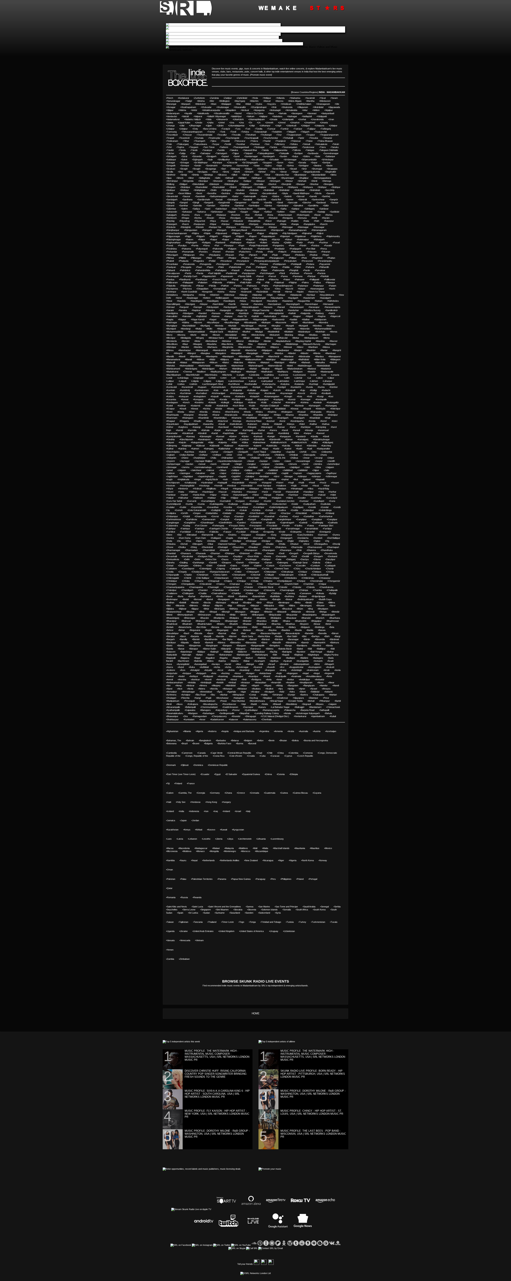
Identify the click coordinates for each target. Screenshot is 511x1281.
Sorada (302, 162)
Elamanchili (207, 535)
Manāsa (320, 356)
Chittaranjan (270, 572)
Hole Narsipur (264, 485)
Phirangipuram (277, 258)
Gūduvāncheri (279, 504)
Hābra (290, 498)
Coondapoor (188, 568)
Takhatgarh (221, 153)
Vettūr (194, 110)
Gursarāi (192, 501)
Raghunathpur (174, 242)
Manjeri (298, 350)
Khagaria (184, 421)
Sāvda (318, 193)
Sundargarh (269, 156)
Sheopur (301, 184)
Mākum (213, 362)
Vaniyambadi (328, 113)
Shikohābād (198, 184)
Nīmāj (202, 295)
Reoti (261, 218)
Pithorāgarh (172, 255)
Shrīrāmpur (172, 181)
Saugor (244, 212)
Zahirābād (242, 98)
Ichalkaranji (190, 482)
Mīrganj (200, 338)
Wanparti (186, 104)
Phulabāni (259, 258)
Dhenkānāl (207, 547)
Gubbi (183, 507)
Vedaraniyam (173, 113)
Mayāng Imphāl (303, 341)
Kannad (220, 436)
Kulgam (264, 390)
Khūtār (219, 408)
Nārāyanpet (213, 307)
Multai (199, 328)
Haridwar (171, 495)
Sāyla (285, 193)
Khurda (243, 408)
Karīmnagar (232, 430)
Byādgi (333, 593)
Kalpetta (223, 442)
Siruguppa (332, 169)
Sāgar (256, 212)
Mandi (182, 356)
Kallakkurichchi (299, 442)
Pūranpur (229, 245)
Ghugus (241, 513)
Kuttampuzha (269, 384)
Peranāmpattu (325, 261)
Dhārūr (266, 547)
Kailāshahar (224, 448)
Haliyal (170, 498)
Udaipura (319, 125)
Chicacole (232, 162)
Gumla (189, 504)
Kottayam (184, 396)
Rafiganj (206, 242)
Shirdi (314, 181)
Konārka (199, 402)
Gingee (197, 513)
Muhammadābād (323, 328)
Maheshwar (237, 365)
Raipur (214, 239)
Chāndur (297, 587)
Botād (186, 599)
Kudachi (326, 390)
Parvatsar (320, 270)
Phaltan (331, 258)
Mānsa (326, 347)
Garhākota (192, 519)
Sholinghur (233, 181)
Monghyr (276, 325)
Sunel (237, 156)
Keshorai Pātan (254, 421)
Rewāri (210, 218)
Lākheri (314, 381)
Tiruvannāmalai (204, 135)
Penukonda (189, 264)
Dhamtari (215, 553)
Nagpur (297, 316)
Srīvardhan (241, 159)
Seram (170, 193)
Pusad (337, 242)
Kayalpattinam (191, 424)
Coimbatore (251, 568)
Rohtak (258, 215)
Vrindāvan (286, 104)
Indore (236, 479)
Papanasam (227, 276)
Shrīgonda (188, 181)
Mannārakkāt (219, 350)
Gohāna (256, 510)
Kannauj (191, 436)
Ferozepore (255, 525)
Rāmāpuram (278, 230)
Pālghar (293, 282)
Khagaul (171, 421)
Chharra (199, 581)
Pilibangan (196, 258)
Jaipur (223, 473)
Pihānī (220, 258)
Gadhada (333, 522)
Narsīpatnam (274, 304)
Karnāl (180, 430)
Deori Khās (253, 556)
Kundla (269, 387)
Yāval (323, 98)
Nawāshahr (309, 298)
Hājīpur (234, 498)
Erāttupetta (296, 532)
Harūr (265, 492)
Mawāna (320, 341)
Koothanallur (251, 384)
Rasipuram (199, 224)
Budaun (303, 596)
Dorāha (271, 538)
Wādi (248, 104)
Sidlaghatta (204, 178)
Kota (300, 396)
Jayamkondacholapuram (230, 461)
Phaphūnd (317, 258)
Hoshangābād (187, 485)
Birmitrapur (284, 602)
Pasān (307, 270)
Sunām (283, 156)
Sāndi (280, 202)
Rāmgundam (191, 230)
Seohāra (226, 193)
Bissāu (207, 602)
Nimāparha (188, 295)
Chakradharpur (219, 593)
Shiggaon (244, 184)
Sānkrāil (303, 199)
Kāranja (309, 430)
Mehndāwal (211, 341)
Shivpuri (261, 181)
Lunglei (240, 375)
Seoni (199, 193)
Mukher (291, 328)
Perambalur (172, 264)
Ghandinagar (207, 522)
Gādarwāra (172, 525)
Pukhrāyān (247, 248)
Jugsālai (291, 452)
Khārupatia (316, 412)
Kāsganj (252, 427)
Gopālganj (298, 507)
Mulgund (222, 328)
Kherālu (204, 412)
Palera (305, 282)
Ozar (267, 288)
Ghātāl (186, 516)
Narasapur (314, 307)
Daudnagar (251, 559)
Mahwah (306, 362)
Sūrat (184, 156)
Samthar (184, 205)
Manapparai (335, 356)
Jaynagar (185, 461)
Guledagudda (216, 504)
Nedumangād (259, 298)
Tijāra (213, 141)
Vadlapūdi (307, 116)
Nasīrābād (218, 304)
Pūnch (170, 98)
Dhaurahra (238, 547)
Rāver (269, 221)
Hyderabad (207, 482)
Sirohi (237, 172)
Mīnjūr (247, 338)
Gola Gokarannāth (197, 510)
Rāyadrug (185, 221)
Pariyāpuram (249, 273)
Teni (267, 144)
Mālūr (212, 359)
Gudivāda (326, 504)
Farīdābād (186, 532)
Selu (273, 209)
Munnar (262, 325)
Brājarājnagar (318, 596)
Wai (238, 104)
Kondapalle (321, 399)
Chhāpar (242, 581)
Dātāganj (291, 559)
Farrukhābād (311, 528)
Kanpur (307, 433)
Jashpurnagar (173, 464)
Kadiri (299, 448)
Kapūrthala (228, 433)
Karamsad (324, 430)
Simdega (208, 175)
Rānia (283, 224)
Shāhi (213, 190)
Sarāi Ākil (276, 199)
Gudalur (171, 507)
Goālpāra (171, 513)
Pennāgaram (223, 264)
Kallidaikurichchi (278, 442)
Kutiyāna (285, 384)
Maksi (226, 362)
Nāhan (285, 316)
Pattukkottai (235, 267)
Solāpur (247, 181)
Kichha (207, 408)
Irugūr (170, 479)
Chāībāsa (276, 593)
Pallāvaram (172, 282)
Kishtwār (299, 405)
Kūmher (334, 387)
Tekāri (336, 144)
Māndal (259, 356)
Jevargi (318, 458)
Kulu (216, 390)
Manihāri (311, 350)
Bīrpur (270, 602)
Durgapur (246, 535)
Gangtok (225, 519)
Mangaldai (236, 353)
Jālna (318, 467)
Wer (212, 101)
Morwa (334, 331)
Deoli (281, 553)
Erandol (310, 532)
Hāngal (267, 495)
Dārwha (170, 562)
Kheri (192, 412)
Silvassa (222, 175)
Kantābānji (284, 433)
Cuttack (270, 565)
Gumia (201, 504)
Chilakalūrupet (286, 575)
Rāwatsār (238, 221)
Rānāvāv (171, 227)
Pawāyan (171, 267)
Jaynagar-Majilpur (204, 461)
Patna (274, 267)
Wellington (225, 101)
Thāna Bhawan (325, 141)
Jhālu (213, 458)
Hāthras (193, 492)
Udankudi (291, 125)
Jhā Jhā (281, 458)
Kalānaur (229, 445)
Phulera (245, 258)
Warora (279, 101)
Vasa (271, 113)
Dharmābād (209, 550)
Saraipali (248, 199)
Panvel (260, 276)
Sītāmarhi (262, 169)
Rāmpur (260, 227)
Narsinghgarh (293, 304)
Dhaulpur (253, 547)
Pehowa (264, 264)
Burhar (192, 596)
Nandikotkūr (332, 310)
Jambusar (238, 467)
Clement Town (282, 568)
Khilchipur (335, 408)
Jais (213, 473)
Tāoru (323, 147)
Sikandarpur (300, 175)
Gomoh (179, 510)
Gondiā (312, 507)
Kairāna (182, 448)
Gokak (243, 510)
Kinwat (195, 408)
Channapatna (196, 587)
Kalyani (170, 442)
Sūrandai (197, 156)
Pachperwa (172, 288)
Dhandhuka (327, 550)
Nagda (170, 319)
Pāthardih (324, 267)
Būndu (220, 596)
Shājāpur (262, 187)
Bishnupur (221, 602)
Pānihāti (325, 276)
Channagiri (213, 587)
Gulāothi (247, 504)
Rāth (317, 221)
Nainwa (215, 316)
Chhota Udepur (272, 578)
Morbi (193, 335)
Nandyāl (279, 310)
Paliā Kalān (246, 282)
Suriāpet (299, 153)
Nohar (233, 291)
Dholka (182, 547)
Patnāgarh (261, 267)
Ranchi (324, 224)
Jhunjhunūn (263, 455)
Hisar (327, 485)
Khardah (203, 415)
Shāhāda (254, 190)
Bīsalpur (248, 602)
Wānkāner (201, 104)
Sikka (333, 175)
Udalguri (306, 125)
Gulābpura (262, 504)
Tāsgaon (194, 147)
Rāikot (238, 239)
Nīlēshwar (230, 295)
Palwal (261, 279)
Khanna (290, 415)
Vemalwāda (291, 110)
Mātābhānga (292, 344)
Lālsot (320, 378)
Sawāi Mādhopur (301, 193)
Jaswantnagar (303, 461)
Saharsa (202, 212)
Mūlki (209, 328)
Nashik (232, 304)
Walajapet (226, 104)
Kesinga (237, 421)
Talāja (182, 153)
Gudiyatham (310, 504)
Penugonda (205, 264)
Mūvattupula (250, 322)
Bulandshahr (259, 596)
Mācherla (227, 375)
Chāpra (228, 581)
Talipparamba (280, 150)
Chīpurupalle (173, 575)
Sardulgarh (172, 199)
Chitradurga (287, 572)
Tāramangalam (290, 147)
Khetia (181, 412)
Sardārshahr (204, 199)
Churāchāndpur (313, 568)
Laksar (253, 381)
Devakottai (187, 556)
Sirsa (215, 172)
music (246, 75)
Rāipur (202, 239)
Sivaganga (211, 169)
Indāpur (272, 479)
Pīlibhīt (182, 258)
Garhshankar (326, 516)
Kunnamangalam (239, 387)
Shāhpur (322, 187)
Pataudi (235, 270)
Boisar (289, 599)
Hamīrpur (293, 495)
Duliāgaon (216, 538)
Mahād (253, 368)
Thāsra (254, 141)
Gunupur (254, 501)
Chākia (249, 593)
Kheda (248, 412)
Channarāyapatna (175, 587)
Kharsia (330, 412)
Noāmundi (246, 291)
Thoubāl (226, 141)
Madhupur (236, 371)
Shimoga (327, 181)
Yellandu (281, 98)
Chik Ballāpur (203, 578)
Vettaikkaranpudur (211, 110)
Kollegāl (225, 402)
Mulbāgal (236, 328)
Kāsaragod (267, 427)
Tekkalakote (321, 144)
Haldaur (212, 498)
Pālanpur (330, 282)
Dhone (170, 547)
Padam (332, 285)
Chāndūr (283, 587)
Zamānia (214, 98)
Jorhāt (303, 452)
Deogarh (318, 556)
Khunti (267, 408)
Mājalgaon (267, 350)
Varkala (282, 113)
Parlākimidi (232, 273)
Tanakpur (207, 150)
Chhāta (186, 581)
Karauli (296, 430)
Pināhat (313, 255)
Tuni (248, 129)
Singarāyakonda (312, 172)
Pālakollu (171, 285)
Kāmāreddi (275, 439)
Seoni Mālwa (185, 193)
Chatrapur (235, 584)
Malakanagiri (287, 359)
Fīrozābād (272, 525)
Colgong (221, 568)
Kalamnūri (244, 445)
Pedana (310, 264)
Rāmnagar (288, 227)
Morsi (169, 335)
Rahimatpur (303, 239)
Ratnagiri (281, 221)
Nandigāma (172, 313)
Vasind (238, 113)
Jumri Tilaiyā (260, 452)
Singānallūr (331, 172)
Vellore (316, 110)
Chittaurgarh (253, 572)
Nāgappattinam (241, 319)
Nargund (184, 307)
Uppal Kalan (184, 122)
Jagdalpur (188, 476)
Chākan (262, 593)
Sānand (170, 205)
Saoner (289, 199)
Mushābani (308, 322)
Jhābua (294, 458)
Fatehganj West (241, 528)
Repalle (249, 218)
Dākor (329, 562)
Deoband (332, 556)
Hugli (291, 482)
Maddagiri (251, 371)
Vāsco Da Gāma (255, 113)
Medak (267, 341)
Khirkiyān (320, 408)
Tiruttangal (266, 135)
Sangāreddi (224, 202)
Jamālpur (253, 467)
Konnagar (306, 399)
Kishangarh (314, 405)
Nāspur (204, 304)
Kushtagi (314, 384)
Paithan (225, 285)
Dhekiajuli (223, 547)
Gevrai (215, 516)
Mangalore (221, 353)
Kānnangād (205, 436)
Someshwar (243, 165)
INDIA (322, 92)
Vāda (208, 119)
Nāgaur (182, 319)
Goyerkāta (197, 507)
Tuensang (172, 132)
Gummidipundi (174, 504)
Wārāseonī (325, 101)
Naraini (170, 310)
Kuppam (202, 387)
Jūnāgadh (243, 452)
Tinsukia (314, 138)
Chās (260, 584)
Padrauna (252, 285)
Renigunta (288, 218)
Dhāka (258, 553)
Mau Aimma (227, 344)
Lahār (169, 384)
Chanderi (203, 590)
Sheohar (314, 184)
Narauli (281, 307)
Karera (273, 430)
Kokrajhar (291, 402)
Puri (217, 245)
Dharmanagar (173, 550)
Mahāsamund (173, 368)
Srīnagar (185, 162)
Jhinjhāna (279, 455)
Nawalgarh (326, 298)
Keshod (270, 421)
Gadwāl (303, 522)
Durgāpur (261, 535)
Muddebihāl (273, 331)
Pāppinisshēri (209, 276)
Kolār (264, 402)
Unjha (210, 122)
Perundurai (226, 261)
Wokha (201, 101)
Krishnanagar (237, 393)
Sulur (317, 156)
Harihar (332, 492)
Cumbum (244, 439)
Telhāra (294, 144)
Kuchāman (186, 393)
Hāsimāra (237, 492)
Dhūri (244, 544)
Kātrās (266, 424)
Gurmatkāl (225, 501)
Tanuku (335, 147)
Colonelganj (205, 568)
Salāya (196, 209)
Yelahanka (295, 98)
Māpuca (275, 347)
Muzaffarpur (213, 322)
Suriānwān (313, 153)
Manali (189, 359)
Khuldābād (280, 408)
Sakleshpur (221, 209)
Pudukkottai (263, 248)
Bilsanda (180, 605)
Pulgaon (232, 248)
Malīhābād (304, 359)
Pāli (258, 282)
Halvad (322, 495)
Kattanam (252, 424)
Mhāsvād (282, 338)
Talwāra (234, 150)
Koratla (223, 399)
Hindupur (254, 488)
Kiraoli (183, 408)
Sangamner (241, 202)
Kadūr (276, 448)
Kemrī (324, 421)
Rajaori (253, 236)
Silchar (246, 175)
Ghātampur (172, 516)
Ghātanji (330, 513)
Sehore (253, 193)
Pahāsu (238, 285)
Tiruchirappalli (251, 138)
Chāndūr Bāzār (266, 587)
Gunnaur (304, 501)
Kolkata (320, 593)
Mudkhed (233, 331)
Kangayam (285, 436)
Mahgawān (221, 365)
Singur (295, 172)
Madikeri (201, 371)
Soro (291, 162)
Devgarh (294, 553)
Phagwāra (199, 261)
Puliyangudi (202, 248)
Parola (200, 273)
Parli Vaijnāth (215, 273)
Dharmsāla (297, 547)
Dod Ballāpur (334, 538)
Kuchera (171, 393)
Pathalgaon (221, 270)
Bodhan (170, 602)
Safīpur (268, 212)
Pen (253, 264)
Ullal (182, 125)
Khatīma (272, 412)
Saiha (283, 209)
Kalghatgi (186, 445)
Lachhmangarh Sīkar (213, 384)
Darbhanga (198, 562)
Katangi (196, 427)
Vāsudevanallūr (222, 113)
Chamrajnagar (287, 590)
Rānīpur (226, 224)
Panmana (297, 276)
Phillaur (292, 258)
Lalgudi (182, 381)
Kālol (234, 442)
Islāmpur (302, 476)
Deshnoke (223, 556)
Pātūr (221, 267)
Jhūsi (250, 455)
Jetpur (331, 458)
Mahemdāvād (275, 365)
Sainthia (262, 209)
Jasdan (189, 464)
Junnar (214, 452)
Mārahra (261, 347)
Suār (210, 159)
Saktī (207, 209)
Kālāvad (201, 445)
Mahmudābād (186, 365)
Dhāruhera (281, 547)
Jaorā (213, 464)
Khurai (255, 408)
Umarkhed (310, 122)
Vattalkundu (203, 113)
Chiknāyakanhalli (320, 575)
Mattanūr (262, 344)
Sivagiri (184, 169)
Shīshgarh (275, 181)
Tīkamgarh (200, 141)
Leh (234, 378)
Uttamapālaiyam (257, 119)
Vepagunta (259, 110)
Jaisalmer (200, 473)
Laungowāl (263, 378)
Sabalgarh (172, 215)
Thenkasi (255, 144)
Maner (266, 353)
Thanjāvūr (281, 141)
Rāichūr (276, 239)
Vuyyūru (272, 104)
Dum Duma (184, 538)
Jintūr (229, 455)
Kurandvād (187, 387)
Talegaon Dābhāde (329, 150)
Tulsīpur (298, 129)
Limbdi (212, 378)
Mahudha (320, 362)
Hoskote (171, 485)
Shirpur (289, 181)
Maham (223, 368)
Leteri (223, 378)
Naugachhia (304, 301)
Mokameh (275, 335)
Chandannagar (251, 590)
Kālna (245, 442)
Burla (180, 596)
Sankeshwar (318, 199)
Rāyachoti (200, 221)
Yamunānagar (173, 101)
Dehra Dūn (211, 559)
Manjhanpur (283, 350)
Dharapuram (251, 550)
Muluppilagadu (252, 328)
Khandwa (303, 415)
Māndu (317, 353)
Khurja (231, 408)
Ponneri (217, 251)
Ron (248, 215)
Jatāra (276, 461)
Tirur (279, 135)
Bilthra (332, 602)
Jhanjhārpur (199, 458)
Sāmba (268, 205)
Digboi (317, 541)
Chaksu (221, 584)
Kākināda (311, 445)
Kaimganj (209, 448)
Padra (265, 285)
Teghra (180, 147)
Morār (205, 335)
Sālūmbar (171, 209)
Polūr (270, 251)
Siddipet (243, 178)
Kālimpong (172, 445)
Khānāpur (333, 415)
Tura (238, 129)
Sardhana (187, 199)
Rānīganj (254, 224)
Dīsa (188, 541)
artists (339, 71)
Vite (337, 104)
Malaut (184, 362)
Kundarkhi (296, 387)
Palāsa (317, 282)
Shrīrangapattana (322, 178)
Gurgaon (240, 501)
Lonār (169, 378)
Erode (282, 532)
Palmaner (300, 279)
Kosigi (320, 396)
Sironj (226, 172)
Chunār (330, 568)
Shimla (195, 175)
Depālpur (238, 556)
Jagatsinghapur (206, 476)
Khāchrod (223, 421)
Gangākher (190, 522)
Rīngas (185, 218)
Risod (317, 215)
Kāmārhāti (259, 439)
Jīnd (240, 455)
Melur (197, 341)
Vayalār (188, 113)
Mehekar (227, 341)
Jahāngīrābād (253, 473)
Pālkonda (217, 282)
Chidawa (317, 572)
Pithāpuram (189, 255)
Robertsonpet (285, 215)
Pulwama (186, 248)
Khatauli (301, 412)
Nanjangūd (225, 310)
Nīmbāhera (172, 295)
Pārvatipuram (173, 273)
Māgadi (278, 368)
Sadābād (335, 212)
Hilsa (310, 488)
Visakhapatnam (188, 107)
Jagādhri (236, 476)
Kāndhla (171, 439)
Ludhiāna (269, 375)
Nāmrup (230, 313)
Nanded (203, 313)
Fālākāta (214, 532)
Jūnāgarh (228, 452)
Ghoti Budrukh (257, 513)
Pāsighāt (294, 270)
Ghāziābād (301, 513)
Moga (301, 335)
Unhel (222, 122)
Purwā (170, 245)
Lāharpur (327, 381)
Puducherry (245, 251)
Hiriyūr (170, 488)
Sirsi (181, 172)
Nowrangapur (317, 288)
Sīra (273, 172)
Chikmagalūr (173, 578)
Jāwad (251, 461)
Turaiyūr (226, 129)
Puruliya (182, 245)
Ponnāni (230, 251)
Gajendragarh (287, 522)
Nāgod (309, 316)
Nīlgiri (270, 295)
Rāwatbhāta (254, 221)
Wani (213, 104)
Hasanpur (252, 492)
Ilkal (296, 479)
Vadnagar (292, 116)
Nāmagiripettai (276, 313)
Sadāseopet (306, 212)
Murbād (232, 325)
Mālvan (200, 359)
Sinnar (284, 172)
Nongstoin (207, 291)
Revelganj (235, 218)
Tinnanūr (328, 138)
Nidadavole (296, 295)
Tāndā (194, 150)
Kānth (270, 433)
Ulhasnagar (195, 125)
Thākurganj (182, 144)
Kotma (227, 396)
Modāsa (313, 335)
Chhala (255, 581)
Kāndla (314, 436)
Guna (332, 501)
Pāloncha (273, 279)
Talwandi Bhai (250, 150)
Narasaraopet (297, 307)
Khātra (259, 412)
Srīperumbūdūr (309, 159)
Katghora (183, 427)
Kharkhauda (173, 415)
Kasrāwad (224, 427)
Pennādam (240, 264)
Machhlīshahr (193, 375)
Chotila (170, 572)
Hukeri (280, 482)
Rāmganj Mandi (239, 230)
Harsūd (277, 492)
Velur (305, 110)
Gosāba (228, 507)
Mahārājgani (208, 368)
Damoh (240, 562)
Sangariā (209, 202)
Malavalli (171, 362)
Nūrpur (302, 288)
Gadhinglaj (318, 522)
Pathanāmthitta (203, 270)
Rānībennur (269, 224)
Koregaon (198, 399)
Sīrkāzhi (249, 172)
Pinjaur (286, 255)
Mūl (266, 328)
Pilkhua (170, 258)
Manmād (236, 350)
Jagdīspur (332, 473)
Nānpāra (210, 310)
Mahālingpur (239, 368)
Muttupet (266, 322)
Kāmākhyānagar (322, 439)
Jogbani (170, 455)
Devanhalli (172, 556)
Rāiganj (263, 239)
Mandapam (228, 356)
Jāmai (266, 467)
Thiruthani (251, 135)
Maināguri (279, 362)
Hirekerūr (183, 488)
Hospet (335, 482)
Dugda (230, 538)
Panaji (235, 279)
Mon (244, 335)
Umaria (324, 122)
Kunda (310, 387)
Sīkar (267, 175)
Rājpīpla (273, 233)
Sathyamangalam (218, 196)
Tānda (182, 150)
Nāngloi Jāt (241, 310)
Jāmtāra (318, 464)
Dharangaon (269, 550)
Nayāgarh (293, 298)
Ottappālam (202, 288)
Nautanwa (288, 301)
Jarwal (202, 464)
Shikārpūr (214, 184)
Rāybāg (170, 221)
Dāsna (317, 559)
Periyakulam (291, 261)
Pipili (265, 255)
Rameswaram (259, 230)
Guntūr (267, 501)
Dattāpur (266, 559)
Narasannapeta (332, 307)
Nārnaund (328, 304)
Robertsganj (303, 215)
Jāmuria (293, 464)
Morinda (219, 325)
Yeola (255, 98)
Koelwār (318, 402)
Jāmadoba (280, 467)
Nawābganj (196, 301)
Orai (234, 288)
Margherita (228, 347)
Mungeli (290, 325)
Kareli (285, 430)
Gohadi (269, 510)
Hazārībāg (324, 488)
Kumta (321, 387)
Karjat (218, 430)
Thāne (309, 141)
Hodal (305, 485)
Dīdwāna (171, 544)
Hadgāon (276, 498)
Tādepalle (284, 153)
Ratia (306, 221)
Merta (327, 338)
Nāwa (243, 301)
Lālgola (195, 381)
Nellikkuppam (222, 298)
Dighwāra (304, 541)
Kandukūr (301, 436)
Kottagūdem (200, 396)
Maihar (293, 362)
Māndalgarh (245, 356)
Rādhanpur (236, 242)
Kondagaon (172, 402)
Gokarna (230, 510)
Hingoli (225, 488)
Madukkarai (172, 371)
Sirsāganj (202, 172)
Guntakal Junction (285, 501)
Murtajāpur (172, 325)
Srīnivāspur (328, 159)
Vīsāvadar (207, 107)
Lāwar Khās (247, 378)
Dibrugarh (198, 544)
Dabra (234, 565)
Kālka (315, 442)
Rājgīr (188, 236)
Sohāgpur (304, 165)
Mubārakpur (304, 331)
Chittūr (238, 572)
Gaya (227, 516)
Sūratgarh (171, 156)
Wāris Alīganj (295, 101)
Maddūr (312, 371)
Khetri (169, 412)
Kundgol (282, 387)
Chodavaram (198, 572)
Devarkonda (331, 553)
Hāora (225, 495)
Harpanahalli (292, 492)
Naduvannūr (279, 319)
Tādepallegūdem (266, 153)
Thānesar (296, 141)
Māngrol (178, 353)
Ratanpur (329, 221)
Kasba (276, 242)
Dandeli (213, 562)
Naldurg (320, 313)
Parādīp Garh (190, 276)
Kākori (299, 445)
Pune (291, 245)
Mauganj (198, 344)
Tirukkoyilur (214, 138)
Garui (296, 516)
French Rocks (220, 279)
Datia (278, 559)
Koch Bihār (238, 405)
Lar (309, 378)
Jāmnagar (172, 467)
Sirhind (262, 172)
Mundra (331, 325)
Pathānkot (185, 270)
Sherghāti (286, 184)
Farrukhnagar (293, 528)
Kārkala (205, 430)
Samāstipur (282, 205)
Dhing (194, 547)
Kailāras (240, 448)
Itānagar (289, 476)
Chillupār (270, 575)
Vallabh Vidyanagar (217, 116)
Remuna (302, 218)
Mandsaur (331, 353)
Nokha (221, 291)
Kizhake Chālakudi (270, 405)
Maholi (333, 362)
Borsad (197, 599)
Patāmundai (278, 270)
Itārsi (276, 476)
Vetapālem (231, 110)
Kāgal (265, 448)
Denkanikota (173, 559)
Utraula (273, 119)
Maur (185, 344)
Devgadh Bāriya (311, 553)
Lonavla (335, 375)
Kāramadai (172, 433)
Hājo (223, 498)
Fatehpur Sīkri (326, 525)
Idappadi (320, 479)
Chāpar (322, 584)
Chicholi (238, 578)
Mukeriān (305, 328)
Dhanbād (171, 553)
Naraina (183, 310)
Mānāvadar (304, 356)
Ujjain (209, 125)
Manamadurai (173, 359)
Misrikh (326, 335)
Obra (277, 288)
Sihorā (180, 178)
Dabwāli (221, 565)
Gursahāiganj (208, 501)
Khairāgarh (283, 418)
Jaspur (319, 461)
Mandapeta (212, 356)
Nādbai (306, 319)
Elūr (180, 535)
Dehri (197, 559)
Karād (215, 433)
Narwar (245, 304)
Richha (198, 218)
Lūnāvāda (254, 375)
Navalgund (257, 301)
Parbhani (294, 273)
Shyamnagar (288, 178)
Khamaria (236, 418)
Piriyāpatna (215, 255)
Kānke (245, 436)
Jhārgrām (171, 458)
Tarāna (273, 147)
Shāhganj (226, 190)
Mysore (198, 322)
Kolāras (252, 402)
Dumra (336, 535)
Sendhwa (240, 193)
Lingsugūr (199, 378)
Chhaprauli (214, 581)
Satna (264, 196)
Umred (282, 122)
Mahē (290, 365)
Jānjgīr (238, 464)
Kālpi (211, 442)
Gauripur (239, 516)
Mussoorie (281, 322)
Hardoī (184, 495)
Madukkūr (326, 368)
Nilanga (243, 295)
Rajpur (249, 233)
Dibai (210, 544)
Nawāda (182, 301)
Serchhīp (330, 190)
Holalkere (281, 485)
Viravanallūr (240, 107)
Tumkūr (285, 129)
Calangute (235, 568)
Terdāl (228, 144)
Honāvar (232, 485)
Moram (216, 335)
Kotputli (214, 396)
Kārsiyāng (321, 427)
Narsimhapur (311, 304)
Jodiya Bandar (187, 455)
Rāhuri (289, 239)
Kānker (233, 436)
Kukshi (277, 390)
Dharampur (285, 550)
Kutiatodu (299, 384)
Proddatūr (280, 248)
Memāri (185, 341)
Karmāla (192, 430)
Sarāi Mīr (261, 199)
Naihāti (255, 316)
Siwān (330, 165)
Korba (212, 399)
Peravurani (307, 261)
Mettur (296, 338)
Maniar (324, 350)
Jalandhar (276, 452)
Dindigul (237, 541)
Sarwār (313, 196)
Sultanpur (330, 156)
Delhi (187, 559)
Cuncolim (301, 565)
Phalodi (170, 261)
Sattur (236, 196)
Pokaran (326, 251)
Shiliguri (183, 184)
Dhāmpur (230, 553)
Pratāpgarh (295, 248)
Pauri (199, 267)
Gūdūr (295, 504)
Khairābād (315, 418)
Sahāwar (324, 209)
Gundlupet (319, 501)
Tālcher (170, 153)
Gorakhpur (243, 507)
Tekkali (306, 144)
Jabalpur (250, 476)
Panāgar (248, 279)
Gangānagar (173, 522)
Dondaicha (303, 538)
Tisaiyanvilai (321, 132)
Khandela (318, 415)
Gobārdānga (325, 510)
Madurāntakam (295, 368)
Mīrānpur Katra (216, 338)
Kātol (302, 424)
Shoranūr (218, 181)
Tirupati (170, 138)
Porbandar (172, 251)
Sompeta (227, 165)
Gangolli (239, 519)
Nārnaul (170, 307)
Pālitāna (231, 282)
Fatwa (311, 525)
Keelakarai (184, 98)
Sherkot (272, 184)
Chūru (297, 568)
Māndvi (292, 353)
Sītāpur (248, 169)
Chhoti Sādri (253, 578)
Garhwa (284, 516)
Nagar (225, 319)
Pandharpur (201, 279)
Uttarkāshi (239, 119)
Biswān (195, 602)
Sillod (234, 175)
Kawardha (208, 424)
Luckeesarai (300, 375)
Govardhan (213, 507)
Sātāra (276, 196)
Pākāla (212, 285)
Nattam (318, 301)
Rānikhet (239, 224)
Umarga (171, 125)
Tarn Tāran (209, 147)
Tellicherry (280, 144)
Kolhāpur (239, 402)
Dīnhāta (211, 541)
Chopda (183, 572)
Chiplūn (188, 575)
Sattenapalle (250, 196)
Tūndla (259, 129)
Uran (331, 119)
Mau (241, 344)
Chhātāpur (172, 581)
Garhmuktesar (174, 519)
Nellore (207, 298)
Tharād (266, 141)
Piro (202, 255)
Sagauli (231, 212)
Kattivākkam (236, 424)
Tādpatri (249, 153)
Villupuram (303, 107)
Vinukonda (287, 107)
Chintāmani (202, 575)
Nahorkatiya (270, 316)
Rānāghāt (186, 227)
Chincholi (255, 575)
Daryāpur (330, 559)
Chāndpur (171, 590)
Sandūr (255, 202)
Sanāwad (321, 202)
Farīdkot (171, 532)
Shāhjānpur (199, 190)
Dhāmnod (245, 553)
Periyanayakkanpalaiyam (267, 261)
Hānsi (256, 495)
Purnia (195, 245)
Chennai (188, 371)
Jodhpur (204, 455)
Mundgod (171, 328)
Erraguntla (269, 532)
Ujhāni (220, 125)
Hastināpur (208, 492)
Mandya (279, 353)
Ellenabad (192, 535)
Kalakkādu (272, 445)
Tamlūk (221, 150)
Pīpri (242, 255)
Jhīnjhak (294, 455)
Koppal (249, 399)
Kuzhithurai (234, 384)
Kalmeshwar (259, 442)
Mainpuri (265, 362)
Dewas (270, 553)
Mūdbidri (289, 331)
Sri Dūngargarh (250, 162)
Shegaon (171, 187)
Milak (257, 338)
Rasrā (186, 224)
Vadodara (277, 116)
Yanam (334, 98)
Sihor (191, 178)
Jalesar (210, 470)
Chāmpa (304, 590)
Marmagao (331, 344)
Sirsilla (170, 172)
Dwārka (232, 535)
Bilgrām (219, 605)
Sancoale (292, 202)
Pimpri (326, 255)
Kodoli (170, 405)
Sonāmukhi (212, 165)
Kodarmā (195, 405)
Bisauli (235, 602)
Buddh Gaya (325, 599)
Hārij (321, 492)
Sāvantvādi (172, 196)
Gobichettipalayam (279, 507)
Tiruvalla (236, 135)
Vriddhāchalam (304, 104)
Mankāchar (251, 350)
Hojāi (294, 485)
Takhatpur (206, 153)
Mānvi (300, 347)
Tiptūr (301, 138)
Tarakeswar (308, 147)
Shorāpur (203, 181)
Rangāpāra (309, 224)
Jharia (324, 455)
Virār (274, 107)
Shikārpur (229, 184)
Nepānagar (192, 298)
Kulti (226, 390)
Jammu (185, 467)
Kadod (288, 448)
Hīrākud (197, 488)
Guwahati (269, 516)
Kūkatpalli (290, 390)
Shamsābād (201, 187)
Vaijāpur (263, 116)
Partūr (188, 273)
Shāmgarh (247, 187)
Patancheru (250, 270)
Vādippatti (322, 116)
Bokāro (263, 599)
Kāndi (326, 436)
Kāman (289, 439)
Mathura (276, 344)
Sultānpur (171, 159)
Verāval (245, 110)
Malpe (237, 359)
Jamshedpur (334, 464)
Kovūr (314, 393)
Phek (304, 258)
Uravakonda (318, 119)
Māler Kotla (320, 359)
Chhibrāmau (308, 578)
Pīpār (275, 255)
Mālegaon (335, 359)
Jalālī (260, 470)
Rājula (207, 233)
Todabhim (277, 132)
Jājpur (316, 470)
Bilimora (194, 605)
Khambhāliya (220, 418)
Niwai (169, 301)
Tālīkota (297, 150)
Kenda (312, 421)
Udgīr (278, 125)
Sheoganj (328, 184)
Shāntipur (185, 187)
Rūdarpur (221, 215)
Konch (186, 402)
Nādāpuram (320, 319)
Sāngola (171, 202)
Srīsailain (274, 159)
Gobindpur (309, 510)
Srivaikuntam (258, 159)
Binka (297, 602)
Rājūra (195, 233)
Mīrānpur (233, 338)
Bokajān (277, 599)
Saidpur (295, 209)
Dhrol (306, 544)
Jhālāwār (255, 458)
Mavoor (334, 341)
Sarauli (219, 199)
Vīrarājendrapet (259, 107)
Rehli (314, 218)
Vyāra (259, 104)
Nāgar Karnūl (198, 319)
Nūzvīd (289, 288)
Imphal (285, 479)
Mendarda (172, 341)
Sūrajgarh (211, 156)
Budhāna (289, 596)
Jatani (288, 461)
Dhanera (311, 550)
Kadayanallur (324, 448)
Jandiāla (279, 464)
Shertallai (258, 184)
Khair (328, 418)
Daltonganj (283, 562)
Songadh (171, 165)
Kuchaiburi (202, 393)
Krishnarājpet (218, 393)
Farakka (200, 532)
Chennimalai (317, 581)
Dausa (225, 559)
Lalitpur (170, 381)
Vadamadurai (173, 119)
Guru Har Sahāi (174, 501)
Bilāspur (255, 605)
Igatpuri (307, 479)
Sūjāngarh (198, 159)
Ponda (259, 251)
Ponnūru (203, 251)
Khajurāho (267, 418)
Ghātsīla (316, 513)
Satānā (288, 196)
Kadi (310, 448)
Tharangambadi (241, 147)
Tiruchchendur (271, 138)
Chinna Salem (220, 575)
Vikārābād (318, 107)
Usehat (302, 119)
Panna (284, 276)
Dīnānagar (252, 541)
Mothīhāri (320, 331)
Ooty (195, 129)
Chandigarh (187, 590)
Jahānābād (271, 473)
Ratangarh (172, 224)
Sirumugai (317, 169)
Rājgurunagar (173, 236)
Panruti (272, 276)
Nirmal (289, 291)
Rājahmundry (333, 236)
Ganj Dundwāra (305, 535)
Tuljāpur (312, 129)
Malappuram (199, 362)
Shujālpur (304, 178)
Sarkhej (326, 196)
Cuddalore (172, 568)
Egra (221, 535)
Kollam (264, 242)
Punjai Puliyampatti (259, 245)
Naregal (198, 307)
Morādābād (231, 335)
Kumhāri (171, 390)
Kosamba (171, 399)
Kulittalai (252, 390)
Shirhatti (302, 181)
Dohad (170, 565)
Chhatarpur (325, 578)
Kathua (326, 424)
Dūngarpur (287, 535)
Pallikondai (330, 279)
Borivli (210, 599)
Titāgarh (305, 132)
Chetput (301, 581)
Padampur (303, 285)
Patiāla (286, 267)
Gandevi (242, 522)
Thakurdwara (200, 144)
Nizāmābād (262, 291)
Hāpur (214, 495)
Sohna (290, 165)
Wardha (310, 101)
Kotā (310, 396)
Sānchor (307, 202)
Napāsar (196, 310)
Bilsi (169, 605)
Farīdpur (328, 528)
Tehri (169, 147)
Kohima (304, 402)
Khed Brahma (232, 412)
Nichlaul (311, 295)
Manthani (313, 347)
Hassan (223, 492)
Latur (276, 378)
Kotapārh (255, 396)
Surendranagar (331, 153)
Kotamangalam (272, 396)
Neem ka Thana (317, 291)
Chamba (318, 590)
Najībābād (202, 316)
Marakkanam (245, 347)
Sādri (292, 212)
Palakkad (279, 282)
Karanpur (217, 162)
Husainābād (238, 482)
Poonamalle (188, 251)
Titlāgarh (291, 132)
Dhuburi (294, 544)
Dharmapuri (333, 547)
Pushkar (324, 242)
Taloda (265, 150)
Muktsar (278, 328)
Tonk (223, 132)
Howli (312, 482)
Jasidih (331, 461)
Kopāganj (278, 399)
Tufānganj (326, 129)
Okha (256, 288)
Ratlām (295, 221)
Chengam (171, 584)
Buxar (170, 596)
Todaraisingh (261, 132)
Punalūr (328, 245)
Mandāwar (196, 356)
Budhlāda (275, 596)
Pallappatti (188, 282)
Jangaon (265, 464)
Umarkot (295, 122)
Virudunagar (223, 107)
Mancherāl (274, 356)
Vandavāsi (172, 116)
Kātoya (290, 424)
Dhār (299, 550)
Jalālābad (288, 470)
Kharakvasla (231, 415)
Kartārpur (306, 427)
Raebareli (220, 242)
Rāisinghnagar (174, 239)
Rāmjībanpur (173, 230)
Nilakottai (257, 295)
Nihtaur (281, 295)
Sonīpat (326, 162)
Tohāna (245, 132)
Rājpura (236, 233)
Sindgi (184, 175)
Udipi (252, 125)
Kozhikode (270, 393)
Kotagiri (288, 396)
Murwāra (323, 322)
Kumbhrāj (185, 390)
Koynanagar (287, 393)
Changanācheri (231, 587)
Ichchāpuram (173, 482)
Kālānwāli (214, 445)
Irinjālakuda (183, 479)
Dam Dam (201, 538)
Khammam (172, 418)
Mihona (269, 338)
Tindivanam (172, 141)
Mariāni (185, 347)
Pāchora (187, 288)
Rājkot (320, 233)
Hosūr (323, 482)
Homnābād (247, 485)
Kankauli (258, 436)
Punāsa (315, 245)
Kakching (326, 445)
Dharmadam (192, 550)
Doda (169, 541)
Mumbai (239, 599)
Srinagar (171, 162)
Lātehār (298, 378)
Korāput (236, 399)
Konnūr (292, 399)
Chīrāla (330, 572)
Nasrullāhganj (173, 304)
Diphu (199, 541)
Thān (169, 144)
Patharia (310, 267)
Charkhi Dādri (291, 584)
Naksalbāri (172, 316)
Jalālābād (273, 470)
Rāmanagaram (319, 230)
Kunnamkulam (219, 387)
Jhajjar (268, 458)
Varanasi (312, 113)
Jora (314, 452)
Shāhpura (293, 187)
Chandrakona (326, 587)
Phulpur (232, 258)
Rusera (185, 215)
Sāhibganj (309, 209)
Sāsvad (300, 196)
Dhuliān (270, 544)
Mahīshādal (204, 365)
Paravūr (308, 273)
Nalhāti (292, 313)
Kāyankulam (173, 424)
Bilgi (230, 605)
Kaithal (170, 448)
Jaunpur (264, 461)
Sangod (184, 202)
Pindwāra (300, 255)
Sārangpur (233, 199)
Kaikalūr (253, 448)
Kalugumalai (197, 442)
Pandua (170, 279)
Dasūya (305, 559)
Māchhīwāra (211, 375)
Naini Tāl (242, 316)
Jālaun (223, 470)
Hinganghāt (239, 488)
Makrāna (238, 362)
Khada (210, 421)
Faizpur (227, 532)
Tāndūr (170, 150)
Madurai (312, 368)
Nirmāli (276, 291)
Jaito (327, 470)
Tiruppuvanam (294, 135)
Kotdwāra (240, 396)
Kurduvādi (172, 387)
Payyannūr (325, 264)
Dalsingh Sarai (300, 562)
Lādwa (181, 384)
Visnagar (171, 107)
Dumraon (323, 535)
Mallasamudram (253, 359)
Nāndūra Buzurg (312, 310)
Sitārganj (235, 169)
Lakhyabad (267, 381)
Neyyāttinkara (327, 295)
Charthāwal (273, 584)
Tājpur (236, 153)
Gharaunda (200, 516)
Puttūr (300, 242)
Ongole (244, 288)
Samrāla (198, 205)
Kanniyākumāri (174, 436)
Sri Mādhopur (201, 162)
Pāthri (298, 267)
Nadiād (293, 319)
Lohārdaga (183, 378)
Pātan (264, 270)
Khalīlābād (252, 418)
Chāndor (249, 587)
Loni (324, 375)
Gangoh (252, 519)
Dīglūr (291, 541)
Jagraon (298, 473)
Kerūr (282, 421)
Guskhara (316, 498)
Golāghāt (216, 510)
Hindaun (282, 488)
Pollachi (282, 251)
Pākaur (200, 285)
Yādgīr (189, 101)
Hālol (333, 495)
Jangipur (252, 464)
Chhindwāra (291, 578)
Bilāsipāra (269, 605)
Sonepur (185, 165)
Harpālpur (309, 492)
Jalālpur (235, 470)
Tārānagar (260, 147)
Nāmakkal (259, 313)
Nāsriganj (190, 304)
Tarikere (224, 147)
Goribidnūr (254, 516)
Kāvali (222, 424)
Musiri (295, 322)
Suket (184, 159)
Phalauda (183, 261)
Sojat (279, 165)
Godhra (282, 510)
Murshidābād (189, 325)
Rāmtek (200, 227)
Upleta (170, 122)
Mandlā (170, 356)
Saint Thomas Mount (243, 209)
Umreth (269, 122)
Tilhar (186, 141)
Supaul (225, 156)
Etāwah (254, 532)
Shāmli (233, 187)
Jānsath (226, 464)
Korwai (185, 399)
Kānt (296, 433)
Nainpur (229, 316)
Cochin (265, 568)
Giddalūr (227, 513)
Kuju (303, 390)
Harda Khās (199, 495)
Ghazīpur (286, 513)
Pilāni (209, 258)
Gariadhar (309, 516)
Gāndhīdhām (225, 522)
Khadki (197, 421)
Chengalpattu (188, 584)
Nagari (213, 319)
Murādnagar (248, 325)
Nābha (186, 322)
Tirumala (199, 138)
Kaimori (195, 448)
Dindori (224, 541)
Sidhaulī (229, 178)
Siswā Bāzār (279, 169)
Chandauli (234, 590)
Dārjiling (184, 562)
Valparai (198, 116)
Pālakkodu (186, 285)
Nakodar (187, 316)
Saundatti (200, 196)
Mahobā (171, 365)
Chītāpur (303, 572)
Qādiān (287, 242)
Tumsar (271, 129)
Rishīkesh (172, 218)
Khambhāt (204, 418)
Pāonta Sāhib (245, 276)
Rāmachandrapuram (177, 233)
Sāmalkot (298, 205)
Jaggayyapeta (314, 473)
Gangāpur (302, 519)
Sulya (295, 156)
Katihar (313, 424)
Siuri (224, 169)
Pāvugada (186, 267)
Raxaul (224, 221)
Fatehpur (171, 528)
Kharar (216, 415)
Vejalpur (329, 110)
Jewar (307, 458)
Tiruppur (311, 135)
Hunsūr (253, 482)
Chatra (249, 584)
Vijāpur (170, 110)
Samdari (211, 205)
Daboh (246, 565)
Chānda (311, 587)
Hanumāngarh (241, 495)
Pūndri (303, 245)
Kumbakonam (202, 390)
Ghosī (273, 513)
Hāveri (170, 492)
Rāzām (326, 218)
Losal (313, 375)
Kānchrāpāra (173, 452)
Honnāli (218, 485)
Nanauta (216, 313)
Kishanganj (331, 405)
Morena (181, 335)
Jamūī (305, 464)
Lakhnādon (283, 381)
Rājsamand (221, 233)
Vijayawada (334, 107)
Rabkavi (251, 242)
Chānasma (269, 590)
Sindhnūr (171, 175)
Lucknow (283, 375)
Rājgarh (201, 236)
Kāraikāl (202, 433)
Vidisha (182, 110)
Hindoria (268, 488)
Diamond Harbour (227, 544)
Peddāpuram (279, 264)
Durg (273, 535)
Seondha (212, 193)
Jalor (307, 467)
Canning (291, 593)
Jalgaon (182, 470)
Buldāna (243, 596)
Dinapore (226, 562)
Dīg (327, 541)
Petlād (212, 261)
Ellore (169, 535)
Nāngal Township (261, 310)
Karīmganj (248, 430)
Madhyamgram (218, 371)
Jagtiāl (285, 473)
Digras (279, 541)
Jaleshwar (196, 470)
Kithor (287, 405)
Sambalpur (254, 205)
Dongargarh (286, 538)
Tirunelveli (184, 138)
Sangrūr (334, 199)
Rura (197, 215)
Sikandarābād (318, 175)
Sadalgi (321, 212)
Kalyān (182, 442)
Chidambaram (222, 578)
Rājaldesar (300, 236)
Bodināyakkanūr (306, 599)
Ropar (208, 215)
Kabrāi (203, 452)
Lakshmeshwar (236, 381)
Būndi (231, 596)
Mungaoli (303, 325)
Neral (179, 298)
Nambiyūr (244, 313)
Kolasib (212, 402)
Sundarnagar (251, 156)
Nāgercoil (335, 316)
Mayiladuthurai (283, 341)
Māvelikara (172, 344)
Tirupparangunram (330, 135)
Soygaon (267, 162)
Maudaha (211, 344)
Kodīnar (182, 405)
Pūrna (207, 245)
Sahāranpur (217, 212)
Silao (257, 175)
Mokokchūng (258, 335)
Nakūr (332, 313)
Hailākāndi (249, 498)
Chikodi (302, 575)
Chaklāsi (236, 593)
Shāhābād (269, 190)
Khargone (189, 415)
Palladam (203, 282)
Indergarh (258, 479)
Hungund (266, 482)
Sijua (169, 178)
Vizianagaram (323, 104)
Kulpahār (238, 390)
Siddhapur (257, 178)
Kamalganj (303, 439)
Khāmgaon (188, 418)
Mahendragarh (256, 365)
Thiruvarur (240, 141)
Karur (293, 427)
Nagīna (321, 316)
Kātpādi (278, 424)
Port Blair (311, 248)
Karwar (281, 427)
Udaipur (333, 125)
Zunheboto (199, 98)
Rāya (213, 221)
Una (232, 122)
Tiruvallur (222, 135)
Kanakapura (204, 439)
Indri (226, 479)
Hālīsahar (183, 498)
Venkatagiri (275, 110)
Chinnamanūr (239, 575)
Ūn (250, 122)
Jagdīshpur (172, 476)
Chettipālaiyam (285, 581)
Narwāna (258, 304)
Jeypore (171, 461)
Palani (287, 279)
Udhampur (265, 125)
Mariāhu (198, 347)
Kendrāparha (297, 421)
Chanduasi (218, 590)
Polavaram (297, 251)
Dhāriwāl (224, 550)
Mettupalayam (311, 338)
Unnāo (199, 122)
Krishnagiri (254, 393)
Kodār (209, 405)
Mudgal (259, 331)
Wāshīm (254, 101)
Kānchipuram (186, 439)
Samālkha (313, 205)
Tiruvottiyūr (172, 135)
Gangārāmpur (284, 519)
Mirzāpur (171, 338)
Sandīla (268, 202)
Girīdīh (184, 513)
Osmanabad (220, 288)
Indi (247, 479)
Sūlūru (307, 156)
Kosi (331, 396)
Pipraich (253, 255)
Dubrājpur (243, 538)
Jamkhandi (222, 467)
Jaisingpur (185, 473)
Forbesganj (218, 525)
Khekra (216, 412)
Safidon (281, 212)
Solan (257, 165)
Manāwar (289, 356)
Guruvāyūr (332, 498)
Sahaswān (172, 212)
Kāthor (170, 427)
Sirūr (304, 169)
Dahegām (183, 565)
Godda (294, 510)
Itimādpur (264, 476)
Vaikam (250, 116)
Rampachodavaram (220, 572)
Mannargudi (202, 350)
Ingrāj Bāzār (212, 479)
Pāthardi (171, 270)
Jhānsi (185, 458)
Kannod (320, 433)
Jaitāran (171, 473)
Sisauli (293, 169)
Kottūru (170, 396)
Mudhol (246, 331)
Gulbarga (233, 504)
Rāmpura (231, 227)
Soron (280, 162)
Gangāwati (267, 519)
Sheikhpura (277, 187)
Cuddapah (331, 565)
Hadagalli (222, 482)
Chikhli (188, 578)
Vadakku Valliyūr (193, 119)
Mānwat (288, 347)
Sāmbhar (225, 205)
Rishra (329, 215)
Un (259, 122)
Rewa (222, 218)
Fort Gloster (201, 525)
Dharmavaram (315, 547)
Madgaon (298, 371)
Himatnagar (297, 488)
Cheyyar (187, 135)
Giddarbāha (212, 513)
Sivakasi (171, 169)
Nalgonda (305, 313)
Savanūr (331, 193)
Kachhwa (189, 452)
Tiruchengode (232, 138)
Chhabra (268, 581)
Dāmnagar (254, 562)
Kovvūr (301, 393)
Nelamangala (241, 298)
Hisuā (316, 485)
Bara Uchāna (210, 129)
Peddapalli (296, 264)
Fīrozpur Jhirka (237, 525)
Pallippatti (314, 279)
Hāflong (263, 498)
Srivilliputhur (224, 159)
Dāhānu (197, 565)
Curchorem (285, 565)
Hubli (301, 482)
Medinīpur (254, 341)
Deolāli (305, 556)
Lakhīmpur (300, 381)
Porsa (324, 248)
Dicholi (184, 544)
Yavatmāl (310, 98)
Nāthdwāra (333, 301)
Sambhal (239, 205)
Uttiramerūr (222, 119)
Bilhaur (206, 605)
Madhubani (267, 371)
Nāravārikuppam (251, 307)
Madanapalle (327, 371)
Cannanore (305, 593)
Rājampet (285, 236)
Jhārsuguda (309, 455)
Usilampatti (288, 119)
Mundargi (185, 328)
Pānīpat (311, 276)
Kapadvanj (257, 433)
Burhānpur (206, 596)
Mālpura (225, 359)
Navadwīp (272, 301)
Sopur (314, 162)
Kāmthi (219, 439)
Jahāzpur (236, 473)
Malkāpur (271, 359)
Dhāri (237, 550)
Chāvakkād (205, 584)
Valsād (185, 116)
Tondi (233, 132)
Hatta (181, 492)
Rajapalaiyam (268, 236)
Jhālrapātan (227, 458)
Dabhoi (258, 565)
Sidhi (218, 178)
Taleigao (310, 150)
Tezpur (216, 144)
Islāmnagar (331, 476)
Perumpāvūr (243, 261)
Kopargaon (263, 399)
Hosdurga (204, 485)
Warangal (171, 104)
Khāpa (277, 415)
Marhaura (212, 347)
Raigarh (250, 239)
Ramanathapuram (298, 230)
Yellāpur (267, 98)
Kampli (231, 439)
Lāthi (287, 378)
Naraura (268, 307)
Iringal (198, 479)
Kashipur (238, 427)
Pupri (241, 245)
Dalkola (316, 562)
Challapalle (332, 590)
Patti (249, 267)
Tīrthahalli (288, 138)
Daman (268, 562)
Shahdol (240, 190)
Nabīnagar (172, 322)
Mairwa (252, 362)
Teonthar (241, 144)
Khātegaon (287, 412)
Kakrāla (286, 445)
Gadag (186, 525)
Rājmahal (307, 233)
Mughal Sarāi (216, 331)
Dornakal (258, 538)
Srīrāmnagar (290, 159)
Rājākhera (316, 236)
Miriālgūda (186, 338)
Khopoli (307, 408)
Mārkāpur (171, 347)
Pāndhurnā (185, 279)
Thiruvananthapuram (192, 132)
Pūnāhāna (172, 248)
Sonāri (198, 165)
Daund (237, 559)
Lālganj (207, 381)
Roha (270, 215)
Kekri (334, 421)
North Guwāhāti (189, 291)
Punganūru (278, 245)
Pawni (210, 267)
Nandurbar (293, 310)
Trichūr (211, 132)
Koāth (252, 405)
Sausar (186, 196)
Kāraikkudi (188, 433)
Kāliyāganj (328, 442)
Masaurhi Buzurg (312, 344)
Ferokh (286, 525)
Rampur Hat (215, 227)
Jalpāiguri (295, 467)
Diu (179, 541)
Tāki (193, 153)
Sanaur (334, 202)
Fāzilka (298, 525)
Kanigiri (271, 436)
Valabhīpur (237, 116)
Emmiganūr (325, 532)
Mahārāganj (191, 368)
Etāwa (320, 602)
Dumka (170, 538)
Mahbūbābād (323, 365)
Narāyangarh (230, 307)
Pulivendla (218, 248)
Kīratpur (171, 408)
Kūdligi (314, 390)
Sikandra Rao (282, 175)
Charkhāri (309, 584)
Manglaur (205, 353)
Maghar (266, 368)
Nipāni (300, 291)
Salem (185, 209)
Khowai (294, 408)
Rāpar (213, 224)
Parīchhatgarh (267, 273)
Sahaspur (187, 212)
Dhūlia (282, 544)
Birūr (259, 602)
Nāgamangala (260, 319)
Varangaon (297, 113)
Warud (267, 101)
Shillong (170, 184)
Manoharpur (185, 350)
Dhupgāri (256, 544)
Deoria (267, 556)
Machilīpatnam (174, 375)
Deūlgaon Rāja (205, 556)
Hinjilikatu (211, 488)
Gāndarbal (256, 522)
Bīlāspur (242, 605)
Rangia (295, 224)
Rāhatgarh (319, 239)
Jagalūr (222, 476)
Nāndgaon (188, 313)
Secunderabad (270, 193)
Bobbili (183, 602)
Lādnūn (193, 384)
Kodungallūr (333, 402)
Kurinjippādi (329, 384)
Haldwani (198, 498)
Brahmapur (172, 599)
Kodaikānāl (222, 405)
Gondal (324, 507)
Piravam (230, 255)
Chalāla (202, 593)
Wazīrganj (240, 101)
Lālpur (331, 378)
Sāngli (196, 202)
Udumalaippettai (236, 125)
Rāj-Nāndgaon (290, 233)
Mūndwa (317, 325)
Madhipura (283, 371)
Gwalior (302, 498)
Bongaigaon (224, 599)
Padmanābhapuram (283, 285)
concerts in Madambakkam (265, 68)
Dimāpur (266, 541)
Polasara (312, 251)
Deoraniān (281, 556)
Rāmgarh (207, 230)
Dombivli (318, 538)
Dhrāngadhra (321, 544)
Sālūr (326, 205)
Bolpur (252, 599)
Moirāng (289, 335)
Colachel (276, 402)
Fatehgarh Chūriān (219, 528)
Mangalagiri (252, 353)
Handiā (280, 495)
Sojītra (268, 165)
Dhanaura (186, 553)
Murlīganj (205, 325)
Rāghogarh (191, 242)
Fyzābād (241, 532)
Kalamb (257, 445)
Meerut (240, 341)
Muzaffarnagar (232, 322)
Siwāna (317, 165)
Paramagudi (172, 276)
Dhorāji (336, 544)
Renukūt (273, 218)
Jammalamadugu (203, 467)
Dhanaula (201, 553)
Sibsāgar (271, 178)
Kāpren (242, 433)
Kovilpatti (326, 393)
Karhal (261, 430)
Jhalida (242, 458)
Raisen (189, 239)
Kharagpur (248, 415)
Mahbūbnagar (305, 365)
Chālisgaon (188, 593)
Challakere (172, 593)
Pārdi (282, 273)
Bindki (309, 602)
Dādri (209, 565)
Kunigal (256, 387)
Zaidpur (228, 98)
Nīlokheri (215, 295)
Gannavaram (209, 519)
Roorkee (236, 215)
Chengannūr (334, 581)
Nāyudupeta (277, 298)
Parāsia (321, 273)
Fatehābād (260, 528)
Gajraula (271, 522)
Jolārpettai (327, 452)
